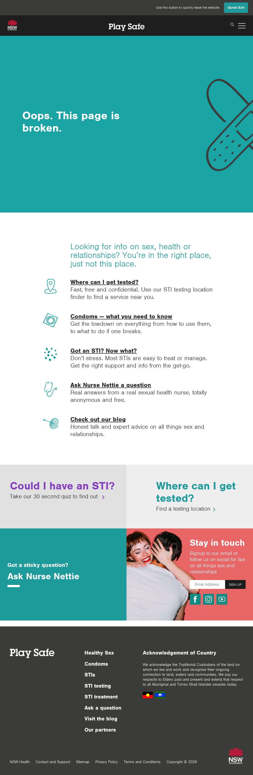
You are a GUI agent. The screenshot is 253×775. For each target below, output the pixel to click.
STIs (89, 674)
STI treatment (101, 696)
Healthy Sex (99, 652)
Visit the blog (100, 718)
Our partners (100, 729)
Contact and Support (53, 761)
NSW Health (20, 761)
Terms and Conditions (142, 761)
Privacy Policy (106, 761)
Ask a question (102, 707)
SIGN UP (235, 584)
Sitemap (82, 761)
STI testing (97, 685)
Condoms (96, 663)
